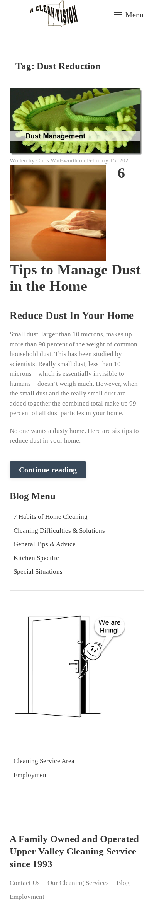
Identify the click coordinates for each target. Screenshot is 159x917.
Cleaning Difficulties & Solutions (59, 530)
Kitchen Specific (36, 558)
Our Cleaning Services (78, 882)
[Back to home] (53, 14)
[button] (129, 14)
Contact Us (25, 882)
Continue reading (48, 469)
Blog (123, 882)
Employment (31, 775)
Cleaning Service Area (44, 761)
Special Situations (38, 571)
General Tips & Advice (45, 544)
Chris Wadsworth (57, 160)
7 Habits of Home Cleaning (51, 516)
